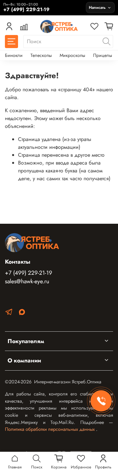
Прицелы (102, 55)
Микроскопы (72, 55)
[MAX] (22, 313)
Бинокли (14, 55)
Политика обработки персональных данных (50, 429)
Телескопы (41, 55)
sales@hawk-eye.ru (27, 281)
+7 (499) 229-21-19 (28, 273)
